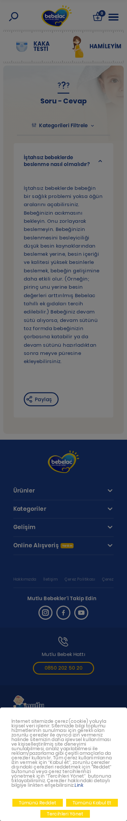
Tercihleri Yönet (65, 814)
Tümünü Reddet (37, 802)
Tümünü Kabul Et (92, 802)
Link (79, 785)
